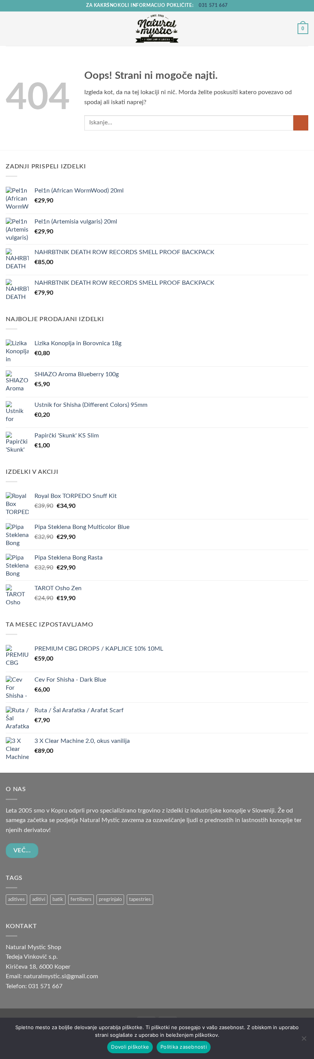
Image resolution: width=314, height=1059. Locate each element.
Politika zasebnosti (183, 1047)
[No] (303, 1041)
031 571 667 (213, 5)
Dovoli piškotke (130, 1047)
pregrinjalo (110, 899)
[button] (10, 28)
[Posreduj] (300, 122)
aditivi (38, 899)
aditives (16, 899)
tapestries (140, 899)
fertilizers (81, 899)
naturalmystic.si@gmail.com (60, 976)
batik (57, 899)
